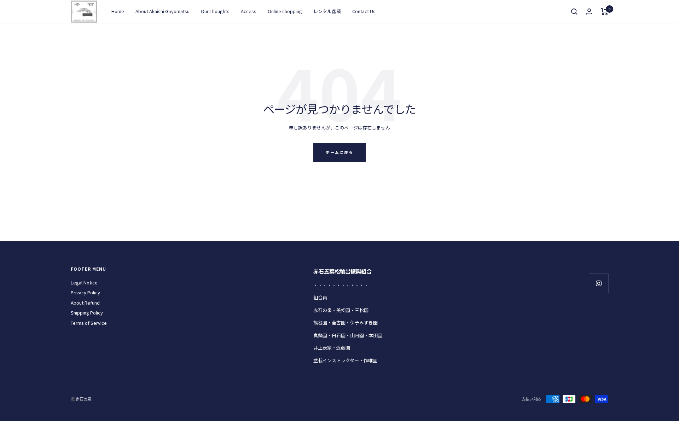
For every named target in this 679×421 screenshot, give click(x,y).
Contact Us (364, 11)
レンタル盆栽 (327, 11)
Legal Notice (84, 282)
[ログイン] (589, 11)
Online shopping (285, 11)
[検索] (574, 11)
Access (248, 11)
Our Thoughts (215, 11)
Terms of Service (89, 322)
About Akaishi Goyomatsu (162, 11)
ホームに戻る (339, 152)
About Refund (85, 302)
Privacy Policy (85, 292)
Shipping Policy (87, 312)
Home (117, 11)
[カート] (604, 11)
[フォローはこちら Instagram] (598, 283)
